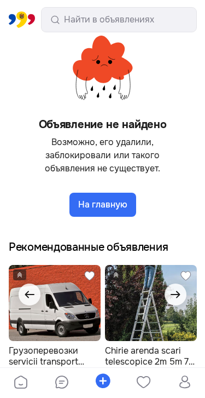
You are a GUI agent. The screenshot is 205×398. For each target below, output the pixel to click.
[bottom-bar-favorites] (143, 383)
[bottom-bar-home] (20, 383)
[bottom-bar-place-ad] (102, 383)
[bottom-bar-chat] (61, 383)
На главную (102, 204)
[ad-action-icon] (90, 276)
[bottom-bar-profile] (184, 383)
